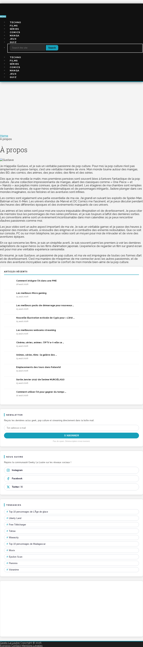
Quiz (13, 42)
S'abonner (71, 435)
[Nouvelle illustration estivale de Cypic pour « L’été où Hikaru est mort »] (9, 320)
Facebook (17, 478)
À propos (5, 645)
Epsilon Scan (14, 556)
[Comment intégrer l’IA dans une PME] (9, 283)
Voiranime (13, 569)
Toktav (11, 531)
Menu (3, 16)
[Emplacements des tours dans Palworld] (9, 370)
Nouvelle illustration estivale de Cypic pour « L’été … (45, 318)
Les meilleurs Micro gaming (31, 293)
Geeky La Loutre (10, 642)
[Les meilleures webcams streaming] (9, 333)
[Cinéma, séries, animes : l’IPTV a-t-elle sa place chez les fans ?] (9, 345)
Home (4, 135)
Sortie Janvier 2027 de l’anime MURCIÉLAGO (40, 379)
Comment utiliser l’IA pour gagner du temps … (41, 392)
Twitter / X (17, 487)
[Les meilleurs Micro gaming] (9, 296)
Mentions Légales (32, 645)
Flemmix (12, 563)
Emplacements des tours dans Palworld (38, 367)
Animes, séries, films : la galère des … (36, 355)
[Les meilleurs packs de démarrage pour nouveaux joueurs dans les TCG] (9, 308)
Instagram (17, 470)
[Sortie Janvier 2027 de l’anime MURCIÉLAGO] (9, 382)
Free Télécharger (16, 524)
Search (52, 47)
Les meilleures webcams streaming (36, 330)
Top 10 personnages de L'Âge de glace (27, 511)
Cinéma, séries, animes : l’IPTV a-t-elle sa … (40, 342)
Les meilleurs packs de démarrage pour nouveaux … (45, 305)
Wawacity (13, 537)
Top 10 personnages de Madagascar (26, 544)
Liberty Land (14, 518)
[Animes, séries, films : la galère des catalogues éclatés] (9, 358)
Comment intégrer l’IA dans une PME (36, 281)
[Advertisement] (71, 108)
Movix (11, 550)
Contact (16, 645)
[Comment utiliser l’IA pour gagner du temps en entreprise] (9, 395)
